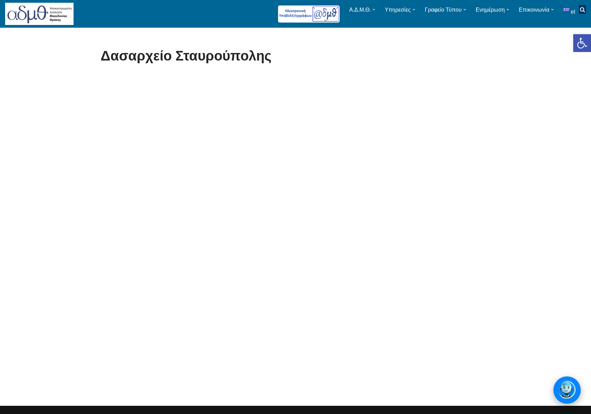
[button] (582, 43)
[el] (567, 9)
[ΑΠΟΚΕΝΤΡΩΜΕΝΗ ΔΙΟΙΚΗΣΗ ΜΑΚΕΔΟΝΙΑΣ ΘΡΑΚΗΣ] (39, 14)
